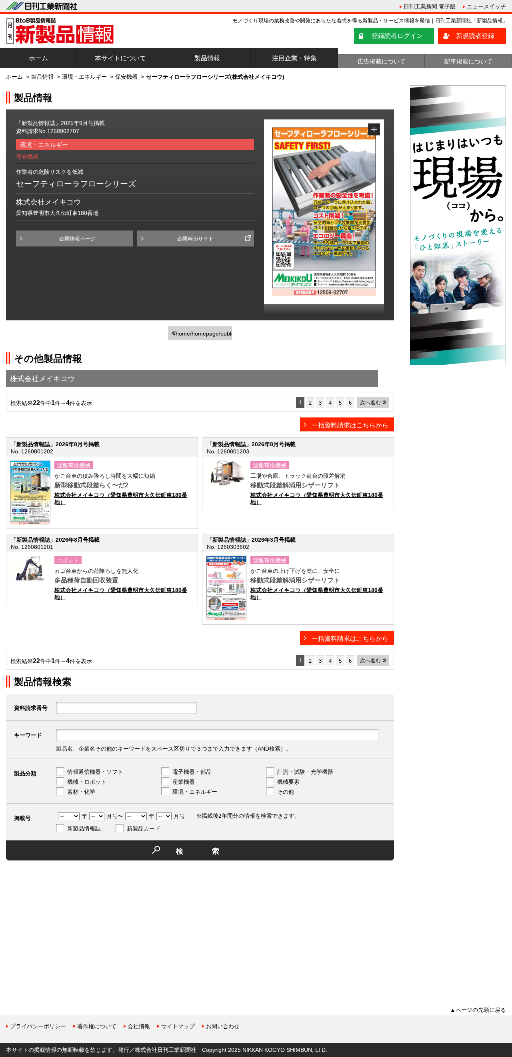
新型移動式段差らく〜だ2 (91, 485)
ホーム (38, 58)
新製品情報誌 (84, 828)
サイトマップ (178, 1026)
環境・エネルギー (84, 77)
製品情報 (207, 58)
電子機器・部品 (192, 772)
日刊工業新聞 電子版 (430, 6)
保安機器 (126, 77)
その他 (285, 792)
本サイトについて (120, 58)
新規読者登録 (475, 35)
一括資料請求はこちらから (350, 425)
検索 (212, 851)
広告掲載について (382, 61)
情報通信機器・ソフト (95, 772)
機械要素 (288, 782)
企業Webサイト (195, 239)
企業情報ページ (77, 239)
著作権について (96, 1026)
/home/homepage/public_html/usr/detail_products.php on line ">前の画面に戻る (203, 335)
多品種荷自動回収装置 (86, 580)
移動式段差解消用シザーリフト (295, 485)
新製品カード (143, 828)
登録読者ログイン (397, 35)
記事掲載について (468, 61)
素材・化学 (81, 792)
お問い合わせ (223, 1026)
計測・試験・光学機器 (305, 772)
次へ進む (370, 402)
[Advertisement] (66, 922)
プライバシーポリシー (38, 1026)
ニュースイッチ (486, 6)
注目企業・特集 (294, 58)
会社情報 (139, 1026)
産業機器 (183, 782)
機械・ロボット (86, 782)
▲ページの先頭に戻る (478, 1010)
